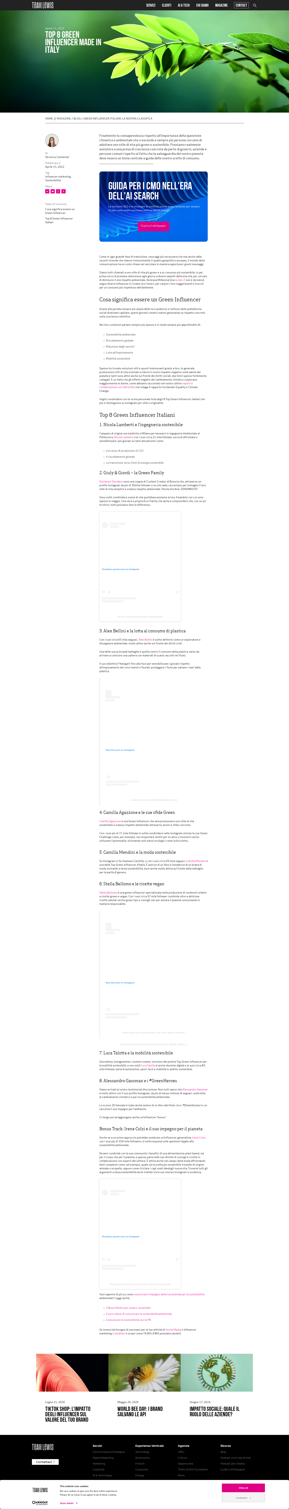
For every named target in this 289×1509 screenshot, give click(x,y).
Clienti (166, 5)
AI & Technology (102, 1475)
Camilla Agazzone (110, 821)
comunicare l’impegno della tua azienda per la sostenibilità (169, 1294)
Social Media (173, 1330)
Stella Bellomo (108, 893)
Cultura (182, 1457)
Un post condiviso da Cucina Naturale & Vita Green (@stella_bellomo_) (153, 1044)
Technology (142, 1452)
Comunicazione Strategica (109, 1452)
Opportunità (185, 1463)
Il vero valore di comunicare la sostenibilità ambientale (139, 1314)
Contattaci (118, 1333)
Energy (139, 1475)
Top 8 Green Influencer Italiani (59, 220)
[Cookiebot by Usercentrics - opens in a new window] (40, 1503)
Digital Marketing (103, 1457)
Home (49, 119)
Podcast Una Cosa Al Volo (236, 1457)
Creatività (98, 1469)
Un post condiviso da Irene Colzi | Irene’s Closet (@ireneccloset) (140, 1284)
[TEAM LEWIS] (42, 5)
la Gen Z (180, 280)
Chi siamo (202, 5)
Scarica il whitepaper (153, 226)
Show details (67, 1503)
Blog (77, 119)
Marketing (99, 1463)
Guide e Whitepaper (233, 1469)
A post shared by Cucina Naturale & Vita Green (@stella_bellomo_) (154, 1032)
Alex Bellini (145, 640)
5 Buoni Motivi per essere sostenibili (128, 1308)
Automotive (142, 1457)
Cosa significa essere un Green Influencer (60, 211)
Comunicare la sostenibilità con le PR (128, 1320)
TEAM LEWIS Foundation (193, 1469)
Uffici (181, 1452)
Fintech (140, 1463)
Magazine (221, 5)
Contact (241, 5)
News (181, 1475)
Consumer (141, 1469)
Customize (241, 1497)
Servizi (150, 5)
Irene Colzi (198, 1138)
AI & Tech (184, 5)
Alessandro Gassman (195, 1089)
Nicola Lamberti (124, 437)
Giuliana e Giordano (111, 482)
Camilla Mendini (196, 861)
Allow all (243, 1488)
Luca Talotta (148, 1065)
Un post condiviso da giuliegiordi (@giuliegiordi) (140, 616)
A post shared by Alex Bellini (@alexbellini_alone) (154, 800)
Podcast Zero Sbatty (233, 1463)
